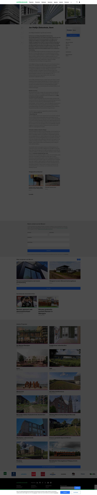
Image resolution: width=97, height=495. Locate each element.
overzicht (35, 492)
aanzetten (56, 492)
